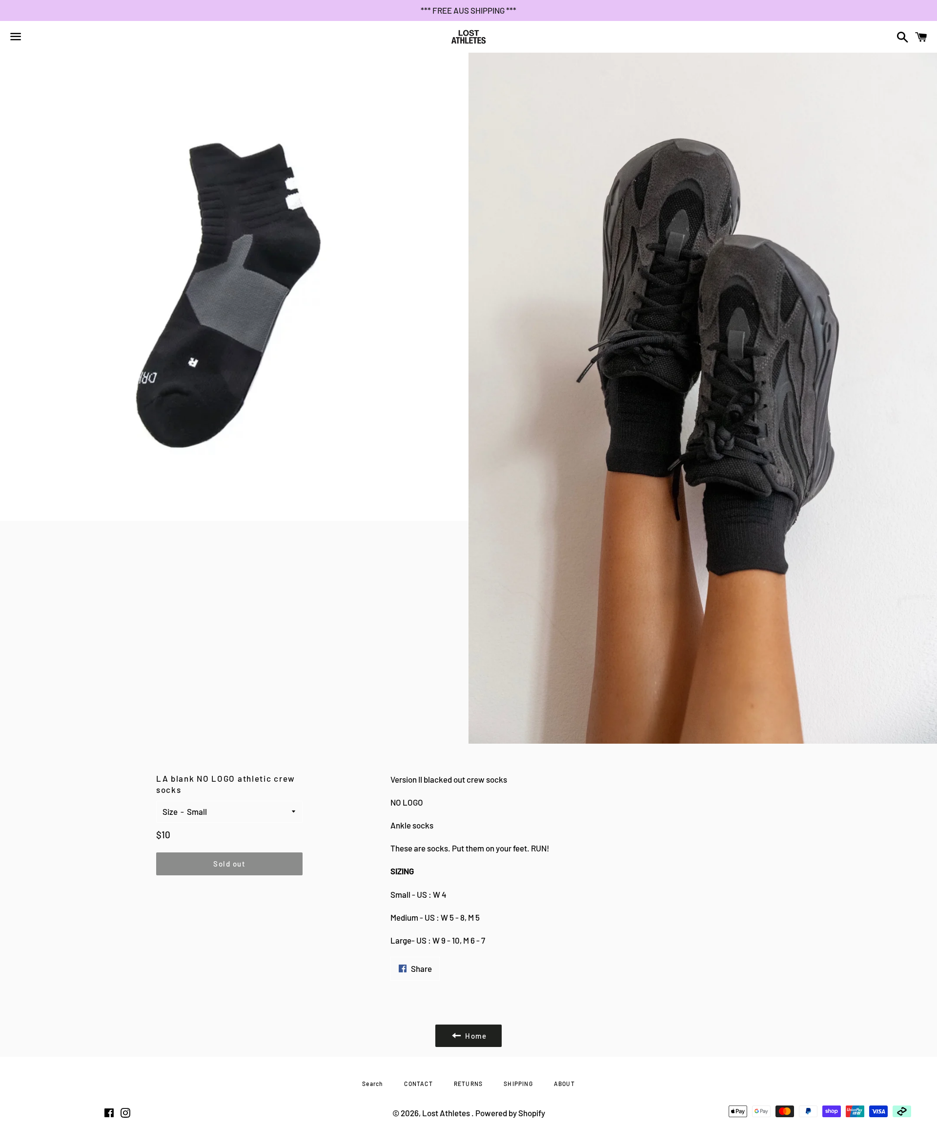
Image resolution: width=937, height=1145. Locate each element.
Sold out (229, 863)
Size (170, 811)
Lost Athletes (446, 1113)
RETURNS (468, 1083)
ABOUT (564, 1083)
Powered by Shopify (510, 1113)
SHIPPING (518, 1083)
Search (372, 1083)
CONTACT (418, 1083)
